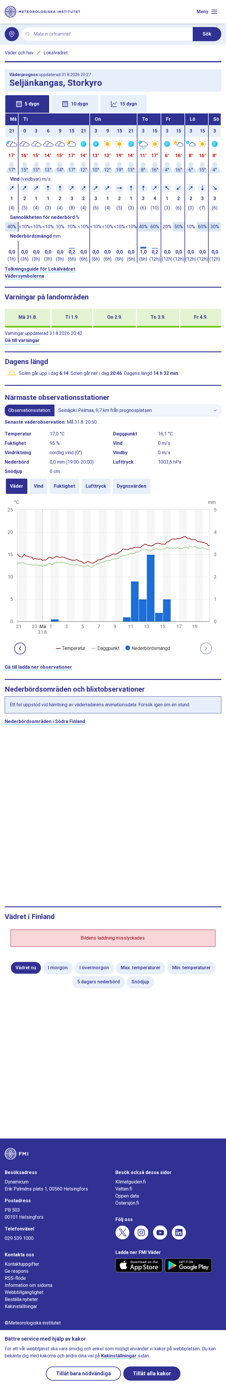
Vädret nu (26, 967)
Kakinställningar (21, 1306)
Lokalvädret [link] (56, 53)
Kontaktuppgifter (22, 1264)
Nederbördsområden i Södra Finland (45, 721)
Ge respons (17, 1271)
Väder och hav (19, 53)
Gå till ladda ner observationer (38, 667)
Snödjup (140, 982)
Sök (207, 34)
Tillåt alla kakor (152, 1373)
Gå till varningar (22, 340)
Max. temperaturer (140, 967)
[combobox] (110, 34)
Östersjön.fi (127, 1203)
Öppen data (127, 1196)
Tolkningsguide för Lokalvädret (40, 269)
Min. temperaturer (191, 967)
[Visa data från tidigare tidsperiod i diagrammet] (20, 648)
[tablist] (113, 103)
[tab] (27, 104)
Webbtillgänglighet (24, 1292)
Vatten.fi (123, 1189)
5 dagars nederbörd (98, 982)
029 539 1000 (19, 1238)
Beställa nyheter (21, 1299)
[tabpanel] (113, 188)
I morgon (58, 967)
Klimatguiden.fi (130, 1182)
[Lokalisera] (12, 34)
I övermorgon (94, 967)
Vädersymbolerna (24, 276)
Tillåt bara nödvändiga (83, 1373)
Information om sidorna (28, 1285)
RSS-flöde (15, 1278)
